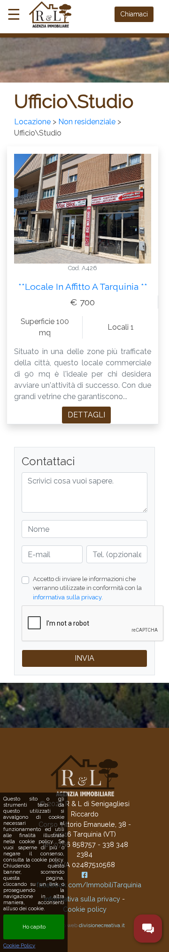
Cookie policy (85, 909)
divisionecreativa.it (102, 925)
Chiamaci (134, 14)
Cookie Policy (19, 946)
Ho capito (34, 927)
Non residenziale (86, 121)
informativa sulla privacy (67, 597)
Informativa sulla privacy (82, 899)
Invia (84, 658)
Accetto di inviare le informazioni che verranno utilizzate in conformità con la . (87, 587)
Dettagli (86, 414)
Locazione (32, 121)
